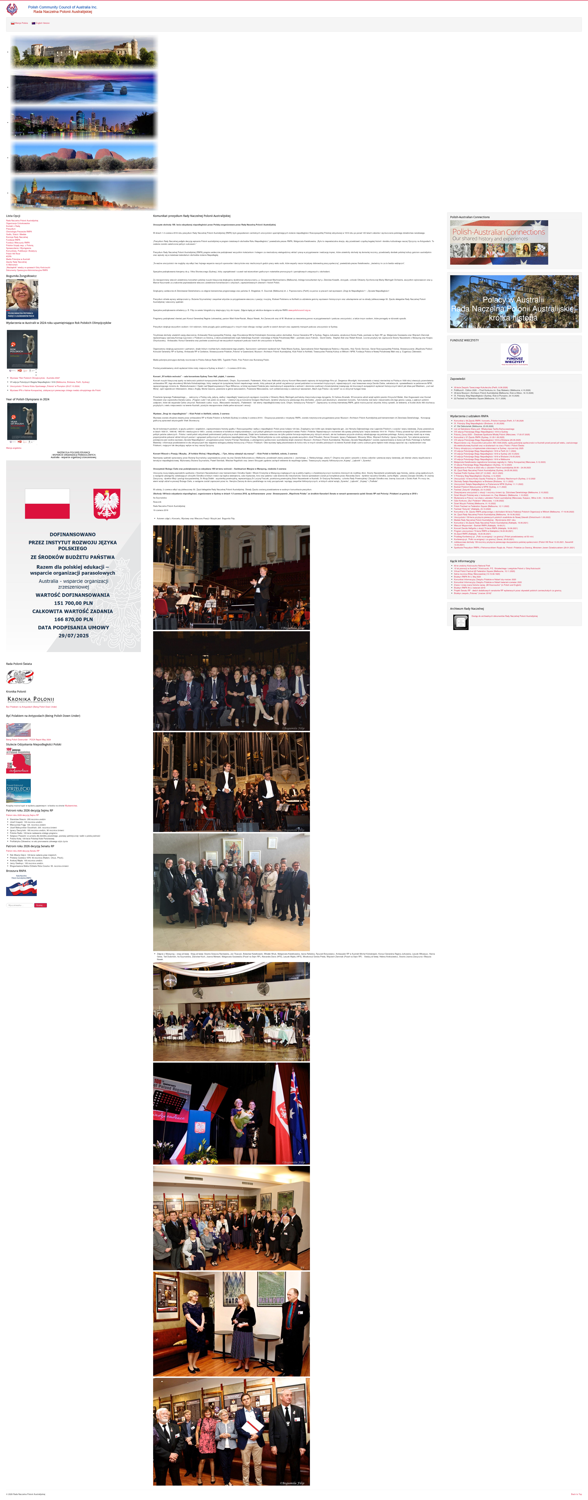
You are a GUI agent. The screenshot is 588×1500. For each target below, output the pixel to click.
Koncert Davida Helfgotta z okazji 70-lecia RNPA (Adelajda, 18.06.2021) (486, 528)
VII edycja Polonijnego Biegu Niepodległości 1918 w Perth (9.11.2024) (485, 450)
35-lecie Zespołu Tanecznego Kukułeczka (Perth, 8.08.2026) (481, 387)
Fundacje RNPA (13, 239)
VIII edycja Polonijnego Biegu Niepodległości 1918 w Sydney (481, 431)
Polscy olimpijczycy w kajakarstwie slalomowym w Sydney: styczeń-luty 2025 (488, 448)
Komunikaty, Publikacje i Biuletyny (21, 250)
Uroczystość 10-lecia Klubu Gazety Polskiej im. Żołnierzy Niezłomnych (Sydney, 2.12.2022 (494, 478)
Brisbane (71, 382)
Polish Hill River (13, 253)
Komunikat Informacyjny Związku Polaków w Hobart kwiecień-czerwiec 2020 (488, 582)
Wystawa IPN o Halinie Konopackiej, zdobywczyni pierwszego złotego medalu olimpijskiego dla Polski (55, 390)
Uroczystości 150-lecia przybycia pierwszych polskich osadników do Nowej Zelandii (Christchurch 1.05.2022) (502, 517)
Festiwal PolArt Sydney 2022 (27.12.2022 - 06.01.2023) (478, 473)
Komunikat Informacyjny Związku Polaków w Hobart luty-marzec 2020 (485, 579)
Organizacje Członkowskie (18, 223)
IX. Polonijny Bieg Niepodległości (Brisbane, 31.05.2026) (479, 423)
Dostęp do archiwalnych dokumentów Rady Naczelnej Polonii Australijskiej (505, 616)
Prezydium (11, 228)
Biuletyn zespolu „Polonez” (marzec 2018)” (473, 593)
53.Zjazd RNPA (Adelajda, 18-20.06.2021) (472, 533)
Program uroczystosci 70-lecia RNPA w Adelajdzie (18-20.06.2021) (483, 530)
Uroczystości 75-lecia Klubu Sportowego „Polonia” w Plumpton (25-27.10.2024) (45, 386)
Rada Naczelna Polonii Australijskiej (22, 220)
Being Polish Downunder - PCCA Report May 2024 (28, 739)
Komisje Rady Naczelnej (17, 237)
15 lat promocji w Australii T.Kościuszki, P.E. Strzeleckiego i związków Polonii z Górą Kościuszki (497, 568)
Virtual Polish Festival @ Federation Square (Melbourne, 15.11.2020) (484, 571)
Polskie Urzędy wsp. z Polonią (19, 245)
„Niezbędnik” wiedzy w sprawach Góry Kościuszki (28, 267)
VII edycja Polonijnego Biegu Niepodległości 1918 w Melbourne (482, 459)
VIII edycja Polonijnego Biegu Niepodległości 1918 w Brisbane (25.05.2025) (487, 439)
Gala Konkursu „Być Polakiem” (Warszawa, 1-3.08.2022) (479, 500)
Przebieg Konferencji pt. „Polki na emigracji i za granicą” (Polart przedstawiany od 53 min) (493, 536)
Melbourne (61, 382)
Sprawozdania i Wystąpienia (18, 248)
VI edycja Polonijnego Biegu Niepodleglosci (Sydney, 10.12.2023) (483, 464)
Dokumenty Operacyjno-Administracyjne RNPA (27, 270)
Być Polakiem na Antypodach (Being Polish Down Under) (31, 706)
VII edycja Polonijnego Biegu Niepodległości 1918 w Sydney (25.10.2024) (486, 453)
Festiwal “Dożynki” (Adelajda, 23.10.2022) (472, 508)
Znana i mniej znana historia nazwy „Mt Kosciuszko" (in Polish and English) (487, 584)
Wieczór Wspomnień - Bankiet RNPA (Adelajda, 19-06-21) (479, 525)
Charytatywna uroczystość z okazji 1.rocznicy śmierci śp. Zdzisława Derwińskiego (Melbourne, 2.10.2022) (501, 492)
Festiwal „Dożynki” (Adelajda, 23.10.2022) (472, 489)
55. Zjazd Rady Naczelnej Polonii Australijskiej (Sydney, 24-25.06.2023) (486, 470)
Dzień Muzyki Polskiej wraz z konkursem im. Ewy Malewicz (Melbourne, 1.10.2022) (491, 495)
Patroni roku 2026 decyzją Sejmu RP (22, 815)
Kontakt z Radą (13, 226)
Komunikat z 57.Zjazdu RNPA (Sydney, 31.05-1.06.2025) (479, 437)
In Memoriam (12, 264)
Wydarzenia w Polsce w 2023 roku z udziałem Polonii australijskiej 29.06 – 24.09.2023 (492, 467)
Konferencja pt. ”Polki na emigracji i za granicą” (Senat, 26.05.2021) (484, 539)
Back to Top (576, 1494)
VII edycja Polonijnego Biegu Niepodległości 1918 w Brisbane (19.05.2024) (487, 456)
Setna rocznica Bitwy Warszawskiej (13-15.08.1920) (477, 573)
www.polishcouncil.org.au (299, 310)
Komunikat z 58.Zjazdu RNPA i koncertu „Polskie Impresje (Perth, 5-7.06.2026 (489, 420)
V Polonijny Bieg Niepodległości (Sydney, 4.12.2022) (477, 475)
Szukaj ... (40, 905)
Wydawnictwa (71, 805)
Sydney (85, 382)
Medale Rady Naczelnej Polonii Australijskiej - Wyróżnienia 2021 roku (485, 519)
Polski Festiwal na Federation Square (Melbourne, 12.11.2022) (481, 506)
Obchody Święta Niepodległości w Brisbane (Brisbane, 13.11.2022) (483, 481)
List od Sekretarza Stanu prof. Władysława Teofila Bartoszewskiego (484, 428)
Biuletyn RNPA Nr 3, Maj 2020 (467, 576)
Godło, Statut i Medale (16, 234)
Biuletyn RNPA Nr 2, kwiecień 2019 (469, 587)
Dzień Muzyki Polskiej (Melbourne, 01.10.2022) (475, 503)
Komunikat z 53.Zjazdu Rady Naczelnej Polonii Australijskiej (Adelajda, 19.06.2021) (491, 522)
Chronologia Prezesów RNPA (19, 231)
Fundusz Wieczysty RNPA (18, 242)
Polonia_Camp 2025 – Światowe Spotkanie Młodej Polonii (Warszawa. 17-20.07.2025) (492, 434)
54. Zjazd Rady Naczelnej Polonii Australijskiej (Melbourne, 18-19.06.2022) (487, 514)
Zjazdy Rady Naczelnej (16, 262)
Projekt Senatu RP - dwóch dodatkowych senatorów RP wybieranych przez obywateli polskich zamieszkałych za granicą (507, 590)
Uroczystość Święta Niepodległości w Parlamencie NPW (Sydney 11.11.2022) (488, 484)
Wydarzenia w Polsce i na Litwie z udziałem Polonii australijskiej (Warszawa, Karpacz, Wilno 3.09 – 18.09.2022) (503, 497)
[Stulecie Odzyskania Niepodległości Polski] (18, 760)
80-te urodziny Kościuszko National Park (472, 565)
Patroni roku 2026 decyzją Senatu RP (23, 850)
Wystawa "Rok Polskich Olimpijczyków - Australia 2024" (35, 377)
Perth (78, 382)
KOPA (8, 256)
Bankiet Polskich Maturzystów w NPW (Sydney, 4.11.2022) (480, 486)
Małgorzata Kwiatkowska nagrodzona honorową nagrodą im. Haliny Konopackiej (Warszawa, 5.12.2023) (500, 462)
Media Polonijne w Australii (18, 259)
